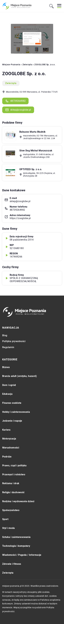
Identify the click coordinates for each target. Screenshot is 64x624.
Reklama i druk (10, 483)
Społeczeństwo (10, 510)
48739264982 (18, 100)
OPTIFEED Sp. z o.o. (30, 169)
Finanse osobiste (11, 402)
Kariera (6, 429)
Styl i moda (8, 528)
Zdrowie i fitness (11, 563)
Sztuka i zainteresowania (16, 537)
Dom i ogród (9, 385)
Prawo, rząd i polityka (14, 465)
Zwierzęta (11, 83)
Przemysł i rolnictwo (13, 474)
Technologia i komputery (16, 545)
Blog (4, 335)
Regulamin (8, 347)
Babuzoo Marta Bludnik (32, 131)
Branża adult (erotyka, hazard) (19, 376)
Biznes (6, 367)
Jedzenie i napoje (12, 420)
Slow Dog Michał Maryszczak (35, 150)
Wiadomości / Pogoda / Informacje (21, 554)
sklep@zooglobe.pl (20, 109)
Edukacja (7, 393)
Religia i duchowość (13, 492)
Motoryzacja (9, 438)
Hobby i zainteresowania (16, 411)
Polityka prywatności (13, 341)
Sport (5, 519)
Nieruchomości (10, 447)
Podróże (7, 456)
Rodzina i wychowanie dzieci (18, 501)
